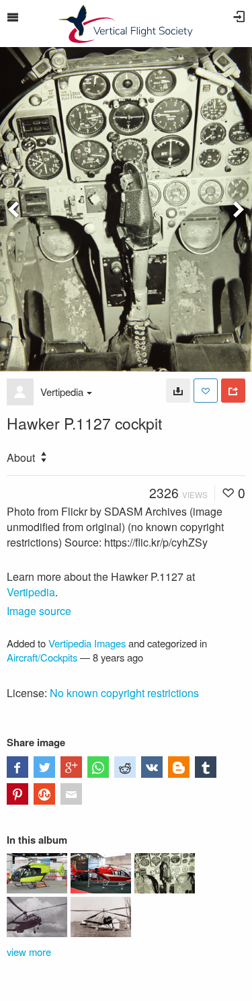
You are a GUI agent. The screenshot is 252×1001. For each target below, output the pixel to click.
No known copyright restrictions (124, 692)
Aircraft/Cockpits (42, 657)
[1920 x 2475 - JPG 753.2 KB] (178, 390)
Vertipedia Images (87, 643)
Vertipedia (61, 392)
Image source (39, 610)
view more (29, 952)
